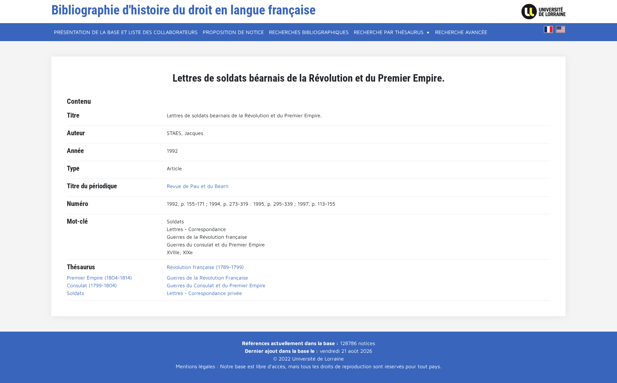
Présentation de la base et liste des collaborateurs (126, 32)
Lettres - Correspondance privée (204, 293)
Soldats (75, 293)
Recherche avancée (461, 32)
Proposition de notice (233, 32)
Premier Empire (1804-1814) (99, 278)
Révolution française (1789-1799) (205, 267)
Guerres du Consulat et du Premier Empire (216, 285)
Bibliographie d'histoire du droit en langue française (183, 10)
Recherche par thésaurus (389, 32)
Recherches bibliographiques (309, 32)
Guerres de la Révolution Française (207, 278)
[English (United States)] (560, 29)
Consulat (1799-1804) (92, 285)
